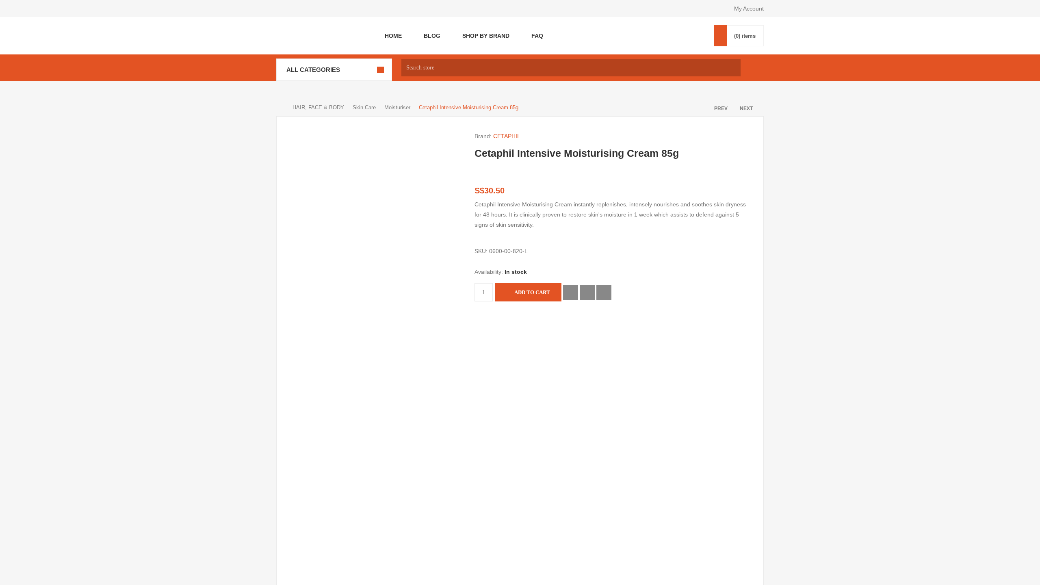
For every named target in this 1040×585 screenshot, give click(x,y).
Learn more (520, 316)
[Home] (280, 109)
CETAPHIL (506, 139)
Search (754, 69)
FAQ (534, 37)
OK (520, 300)
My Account (748, 8)
